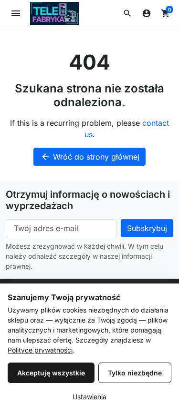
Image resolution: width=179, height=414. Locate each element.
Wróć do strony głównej (90, 157)
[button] (127, 13)
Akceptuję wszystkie (51, 373)
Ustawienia (89, 397)
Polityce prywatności (40, 350)
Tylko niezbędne (135, 373)
